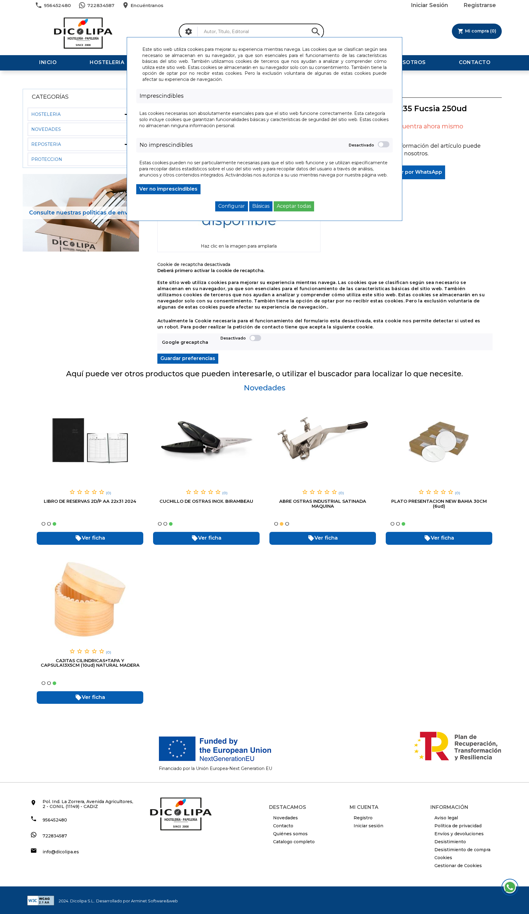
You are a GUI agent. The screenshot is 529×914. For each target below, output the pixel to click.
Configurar (231, 206)
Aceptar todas (294, 206)
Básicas (260, 206)
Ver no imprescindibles (168, 189)
